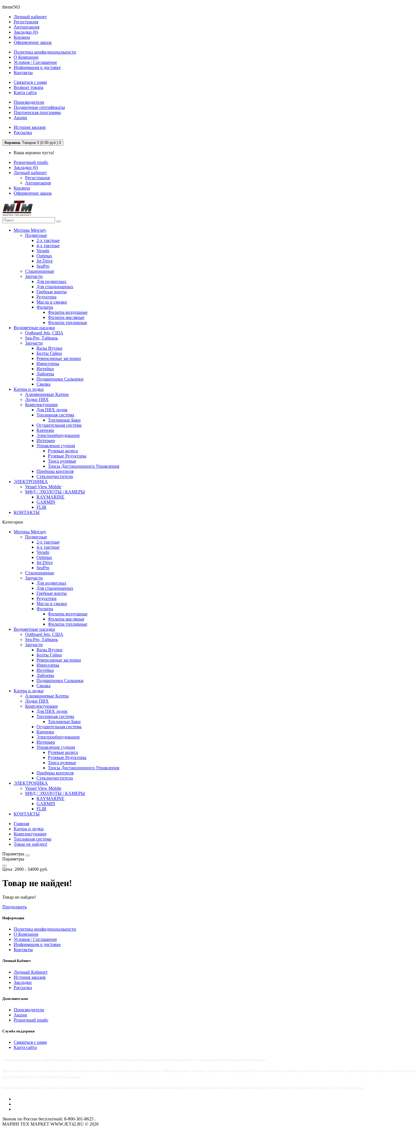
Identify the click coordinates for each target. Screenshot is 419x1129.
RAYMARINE (50, 497)
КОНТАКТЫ (27, 512)
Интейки (45, 368)
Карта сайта (25, 92)
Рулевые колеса (63, 450)
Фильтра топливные (67, 322)
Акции (20, 117)
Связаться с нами (30, 82)
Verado (42, 250)
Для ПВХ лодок (52, 409)
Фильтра (44, 307)
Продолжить (14, 906)
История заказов (30, 127)
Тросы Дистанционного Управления (83, 466)
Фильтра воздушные (68, 312)
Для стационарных (54, 286)
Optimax (44, 255)
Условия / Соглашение (35, 62)
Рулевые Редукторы (67, 455)
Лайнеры (45, 373)
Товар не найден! (30, 844)
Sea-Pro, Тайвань (41, 337)
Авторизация (26, 27)
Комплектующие (41, 404)
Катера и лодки (29, 389)
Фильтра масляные (66, 317)
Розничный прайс (31, 162)
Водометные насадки (34, 327)
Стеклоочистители (54, 476)
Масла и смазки (51, 302)
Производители (29, 102)
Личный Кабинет (31, 972)
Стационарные (39, 271)
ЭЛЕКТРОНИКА (31, 481)
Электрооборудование (58, 435)
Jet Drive (44, 261)
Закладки (23, 982)
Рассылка (23, 132)
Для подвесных (51, 281)
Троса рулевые (62, 461)
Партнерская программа (37, 112)
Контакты (23, 72)
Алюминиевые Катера (47, 394)
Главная (21, 823)
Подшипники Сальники (60, 379)
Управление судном (55, 445)
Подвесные (36, 235)
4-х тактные (48, 245)
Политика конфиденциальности (45, 52)
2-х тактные (48, 240)
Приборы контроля (55, 471)
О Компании (26, 57)
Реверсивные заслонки (58, 358)
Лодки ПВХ (37, 399)
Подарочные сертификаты (39, 107)
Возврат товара (28, 87)
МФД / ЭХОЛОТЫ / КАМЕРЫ (55, 491)
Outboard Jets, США (44, 332)
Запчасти (34, 276)
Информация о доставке (37, 67)
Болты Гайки (49, 353)
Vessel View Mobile (43, 486)
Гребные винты (51, 291)
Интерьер (45, 440)
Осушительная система (59, 425)
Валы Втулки (49, 348)
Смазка (43, 384)
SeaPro (42, 266)
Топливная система (55, 414)
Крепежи (45, 430)
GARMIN (45, 502)
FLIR (41, 507)
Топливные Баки (64, 420)
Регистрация (26, 21)
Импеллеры (47, 363)
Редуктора (46, 296)
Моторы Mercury (30, 230)
